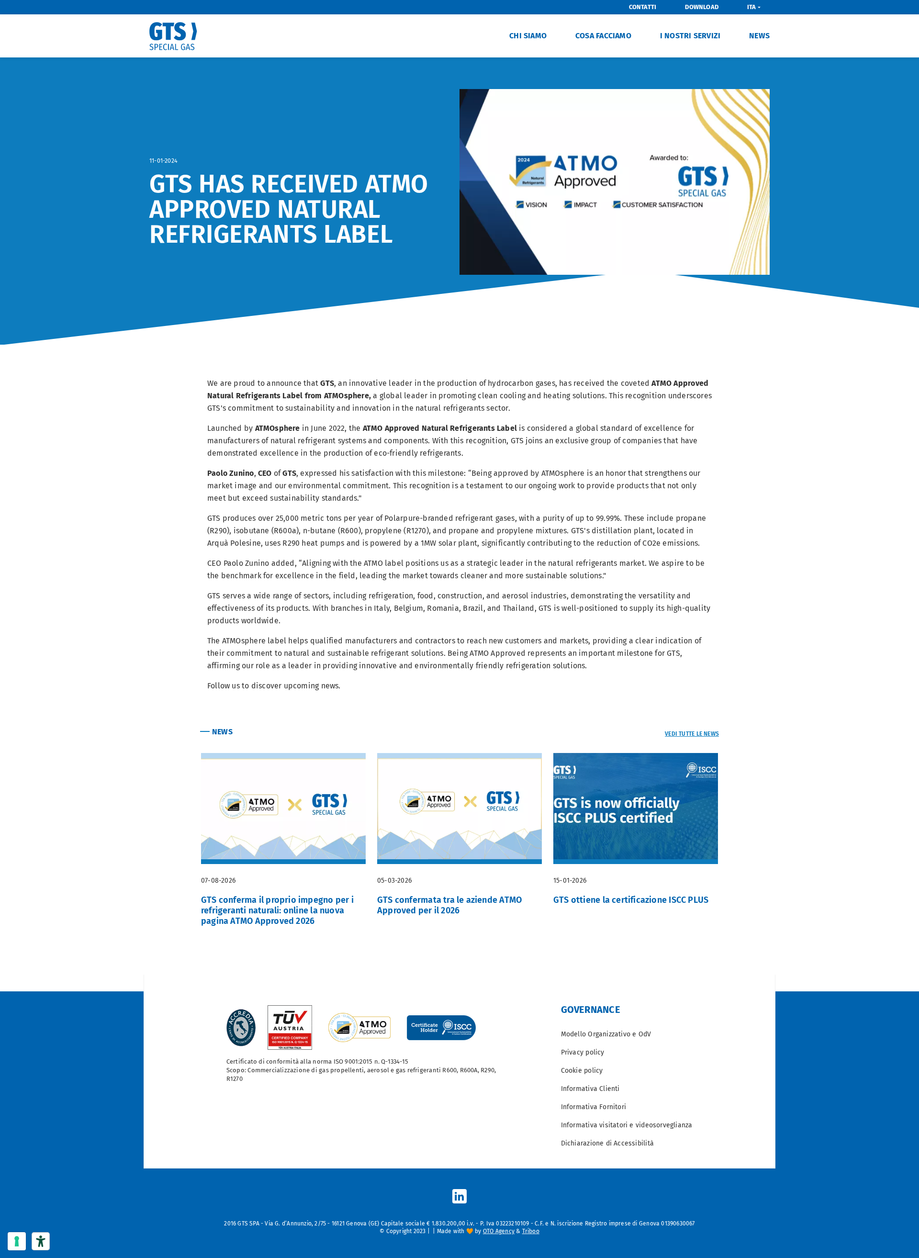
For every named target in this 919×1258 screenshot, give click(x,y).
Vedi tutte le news (692, 733)
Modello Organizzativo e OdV (606, 1034)
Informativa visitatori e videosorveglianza (627, 1125)
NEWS (759, 35)
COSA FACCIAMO (603, 35)
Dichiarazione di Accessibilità (607, 1143)
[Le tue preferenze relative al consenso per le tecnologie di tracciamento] (17, 1241)
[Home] (177, 36)
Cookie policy (582, 1071)
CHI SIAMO (528, 35)
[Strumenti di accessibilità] (41, 1241)
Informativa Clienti (590, 1089)
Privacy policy (583, 1052)
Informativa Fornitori (593, 1107)
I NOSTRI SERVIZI (690, 35)
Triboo (530, 1231)
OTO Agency (499, 1231)
